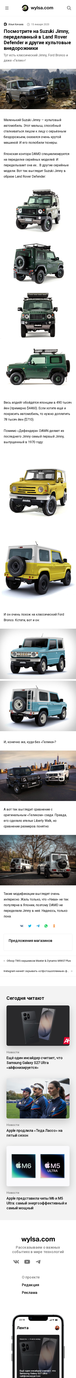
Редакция (30, 1285)
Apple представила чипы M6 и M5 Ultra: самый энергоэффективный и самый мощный (36, 1203)
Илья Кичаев (16, 24)
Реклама (29, 1292)
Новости (12, 1052)
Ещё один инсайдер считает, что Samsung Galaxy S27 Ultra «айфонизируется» (34, 1063)
